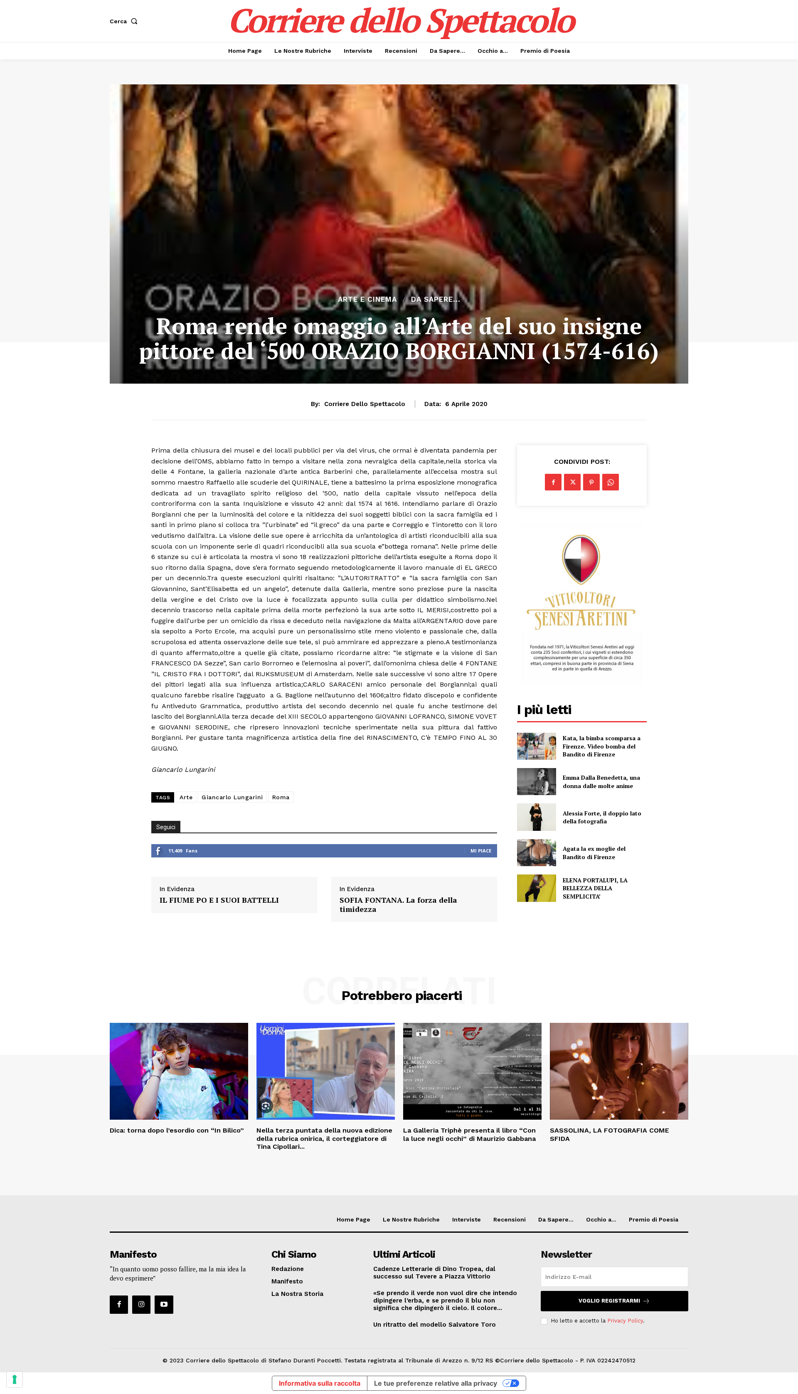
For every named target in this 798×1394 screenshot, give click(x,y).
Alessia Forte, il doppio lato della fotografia (602, 817)
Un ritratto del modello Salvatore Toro (434, 1324)
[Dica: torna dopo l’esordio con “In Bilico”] (179, 1071)
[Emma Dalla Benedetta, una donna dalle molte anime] (536, 781)
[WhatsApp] (610, 482)
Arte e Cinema (367, 299)
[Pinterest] (591, 482)
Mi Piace (480, 850)
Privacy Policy (625, 1321)
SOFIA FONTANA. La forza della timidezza (398, 905)
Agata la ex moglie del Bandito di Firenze (594, 853)
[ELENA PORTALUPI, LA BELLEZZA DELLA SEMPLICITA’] (536, 887)
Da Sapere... (436, 299)
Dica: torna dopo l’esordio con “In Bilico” (177, 1130)
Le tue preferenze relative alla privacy (435, 1383)
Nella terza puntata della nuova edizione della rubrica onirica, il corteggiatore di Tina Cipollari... (324, 1138)
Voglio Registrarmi (609, 1301)
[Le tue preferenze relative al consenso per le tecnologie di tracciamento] (14, 1379)
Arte (186, 797)
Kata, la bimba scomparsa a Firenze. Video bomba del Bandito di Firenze (601, 746)
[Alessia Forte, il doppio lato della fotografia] (536, 816)
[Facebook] (553, 482)
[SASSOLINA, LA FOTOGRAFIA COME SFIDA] (619, 1071)
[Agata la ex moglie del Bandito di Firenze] (536, 852)
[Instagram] (141, 1304)
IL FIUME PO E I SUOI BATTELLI (219, 900)
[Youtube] (164, 1304)
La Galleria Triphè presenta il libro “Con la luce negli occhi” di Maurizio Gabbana (469, 1134)
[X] (572, 482)
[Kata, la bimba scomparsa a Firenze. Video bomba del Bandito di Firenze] (536, 746)
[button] (125, 21)
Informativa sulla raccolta (319, 1383)
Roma (281, 797)
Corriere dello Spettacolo (364, 404)
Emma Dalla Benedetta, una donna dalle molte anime (601, 781)
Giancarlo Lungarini (232, 797)
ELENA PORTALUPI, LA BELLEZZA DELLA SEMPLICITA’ (595, 888)
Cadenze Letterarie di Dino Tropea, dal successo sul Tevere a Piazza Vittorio (434, 1272)
